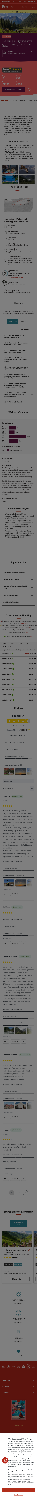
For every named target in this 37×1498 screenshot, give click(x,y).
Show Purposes (18, 1495)
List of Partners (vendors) (16, 1485)
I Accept (18, 1490)
